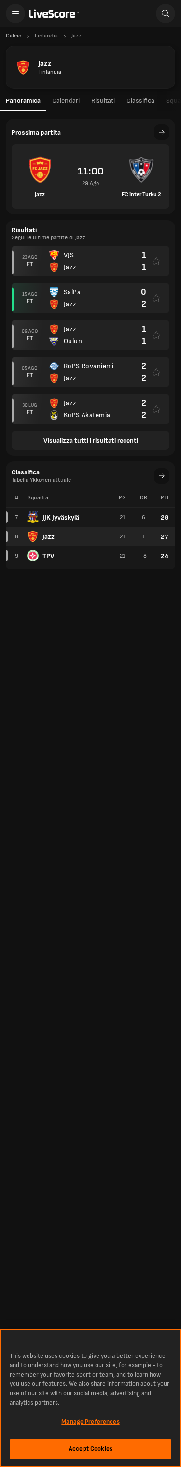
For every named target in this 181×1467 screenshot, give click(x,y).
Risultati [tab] (103, 101)
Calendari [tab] (66, 101)
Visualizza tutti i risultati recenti (90, 440)
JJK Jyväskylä (60, 517)
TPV (48, 556)
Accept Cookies (90, 1449)
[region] (90, 1398)
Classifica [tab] (140, 101)
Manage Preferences (90, 1422)
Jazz (48, 537)
